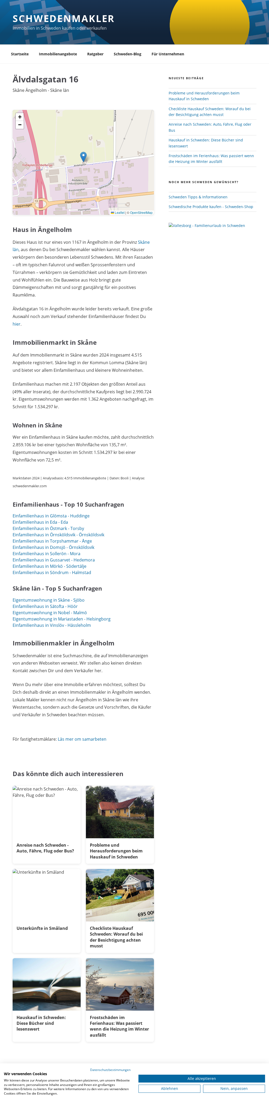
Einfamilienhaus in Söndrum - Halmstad (52, 572)
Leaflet (119, 212)
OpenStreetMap (141, 212)
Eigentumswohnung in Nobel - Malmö (50, 613)
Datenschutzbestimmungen (110, 1070)
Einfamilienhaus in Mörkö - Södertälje (49, 566)
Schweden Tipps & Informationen (198, 196)
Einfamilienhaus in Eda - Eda (40, 522)
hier (16, 324)
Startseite (20, 53)
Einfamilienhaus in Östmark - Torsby (48, 528)
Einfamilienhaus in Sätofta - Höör (45, 606)
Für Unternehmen (168, 53)
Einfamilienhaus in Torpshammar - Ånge (52, 541)
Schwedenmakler (64, 18)
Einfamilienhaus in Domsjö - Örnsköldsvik (53, 547)
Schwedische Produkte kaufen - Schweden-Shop (211, 206)
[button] (83, 157)
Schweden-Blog (127, 53)
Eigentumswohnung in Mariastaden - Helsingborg (62, 619)
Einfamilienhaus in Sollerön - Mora (46, 553)
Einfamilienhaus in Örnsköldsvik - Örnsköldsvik (58, 535)
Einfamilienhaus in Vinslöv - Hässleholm (52, 625)
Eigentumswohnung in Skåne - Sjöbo (49, 600)
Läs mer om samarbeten (82, 739)
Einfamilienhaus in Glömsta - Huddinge (51, 516)
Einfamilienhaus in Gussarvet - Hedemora (54, 560)
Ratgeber (95, 53)
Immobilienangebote (58, 53)
